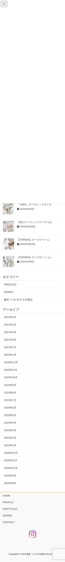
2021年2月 (10, 347)
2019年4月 (10, 422)
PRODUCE (10, 284)
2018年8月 (10, 483)
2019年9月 (10, 385)
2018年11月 (10, 460)
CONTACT (9, 522)
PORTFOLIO (10, 509)
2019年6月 (10, 407)
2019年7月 (10, 400)
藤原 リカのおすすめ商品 (18, 299)
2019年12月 (11, 362)
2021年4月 (10, 332)
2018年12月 (11, 452)
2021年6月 (10, 317)
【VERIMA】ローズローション (34, 257)
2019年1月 (10, 445)
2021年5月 (10, 324)
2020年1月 (10, 354)
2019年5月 (10, 415)
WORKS (8, 292)
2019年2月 (10, 437)
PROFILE (8, 502)
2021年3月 (10, 339)
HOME (6, 495)
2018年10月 (11, 468)
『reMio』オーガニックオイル (34, 204)
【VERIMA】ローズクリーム (33, 239)
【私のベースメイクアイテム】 (35, 222)
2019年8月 (10, 392)
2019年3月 (10, 430)
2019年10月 (11, 377)
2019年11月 (10, 369)
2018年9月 (10, 475)
